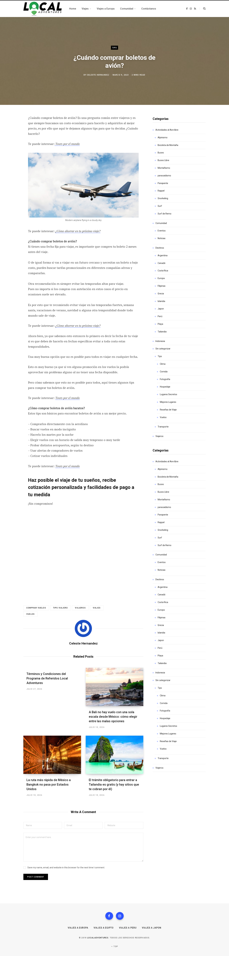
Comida (163, 371)
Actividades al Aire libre (166, 130)
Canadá (161, 263)
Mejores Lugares (168, 402)
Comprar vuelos (36, 608)
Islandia (161, 301)
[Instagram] (120, 916)
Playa (160, 324)
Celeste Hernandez (98, 75)
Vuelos (163, 417)
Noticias (161, 238)
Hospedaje (165, 386)
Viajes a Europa (78, 928)
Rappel (161, 190)
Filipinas (161, 286)
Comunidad (161, 223)
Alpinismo (162, 137)
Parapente (163, 183)
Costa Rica (163, 270)
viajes (96, 608)
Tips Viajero (60, 608)
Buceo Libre (163, 160)
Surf (160, 206)
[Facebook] (109, 916)
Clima (162, 364)
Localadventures (97, 938)
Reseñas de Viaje (168, 409)
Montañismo (164, 168)
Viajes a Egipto (104, 928)
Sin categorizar (162, 348)
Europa (161, 278)
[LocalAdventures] (42, 9)
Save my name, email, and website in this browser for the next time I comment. (66, 867)
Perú (160, 316)
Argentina (162, 255)
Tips (114, 48)
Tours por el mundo (67, 144)
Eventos (162, 230)
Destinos (159, 248)
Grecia (161, 293)
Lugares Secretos (168, 394)
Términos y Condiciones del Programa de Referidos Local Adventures (47, 678)
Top (115, 946)
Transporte (163, 426)
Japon (161, 308)
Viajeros (159, 436)
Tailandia (162, 331)
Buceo (161, 152)
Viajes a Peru (127, 928)
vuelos (30, 614)
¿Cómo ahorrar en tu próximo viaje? (77, 231)
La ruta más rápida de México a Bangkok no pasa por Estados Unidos (48, 784)
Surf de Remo (164, 213)
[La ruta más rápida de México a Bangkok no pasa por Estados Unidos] (52, 755)
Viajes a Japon (151, 928)
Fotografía (165, 379)
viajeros (80, 608)
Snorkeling (163, 198)
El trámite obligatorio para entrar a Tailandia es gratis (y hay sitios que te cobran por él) (114, 784)
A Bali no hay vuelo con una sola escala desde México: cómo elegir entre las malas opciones (113, 716)
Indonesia (160, 341)
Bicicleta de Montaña (168, 145)
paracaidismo (164, 175)
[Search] (203, 8)
